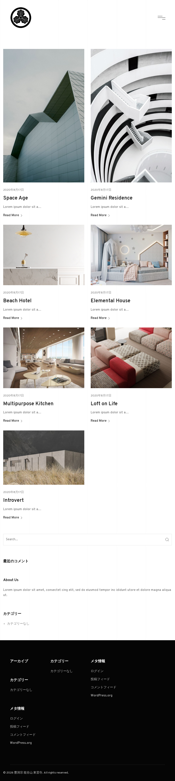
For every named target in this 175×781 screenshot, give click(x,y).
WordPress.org (21, 743)
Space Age (15, 198)
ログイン (16, 719)
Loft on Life (104, 404)
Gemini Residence (112, 198)
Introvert (13, 500)
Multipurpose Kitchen (28, 404)
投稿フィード (19, 727)
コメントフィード (23, 735)
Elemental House (110, 301)
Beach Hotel (17, 301)
